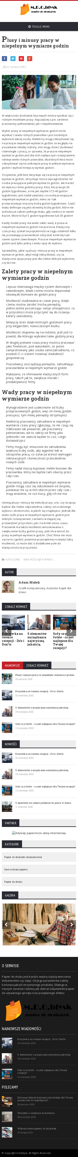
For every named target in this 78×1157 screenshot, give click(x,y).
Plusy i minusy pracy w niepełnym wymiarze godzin (44, 674)
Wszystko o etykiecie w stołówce (35, 1113)
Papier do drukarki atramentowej (23, 857)
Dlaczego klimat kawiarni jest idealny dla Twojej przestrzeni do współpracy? (45, 1099)
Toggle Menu (40, 26)
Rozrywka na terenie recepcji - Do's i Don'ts (13, 639)
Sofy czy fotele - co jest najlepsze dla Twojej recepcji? (63, 641)
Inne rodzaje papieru (39, 559)
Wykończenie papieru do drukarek (36, 1128)
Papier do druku (13, 881)
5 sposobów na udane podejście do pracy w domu (43, 802)
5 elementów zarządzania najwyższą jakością (37, 639)
